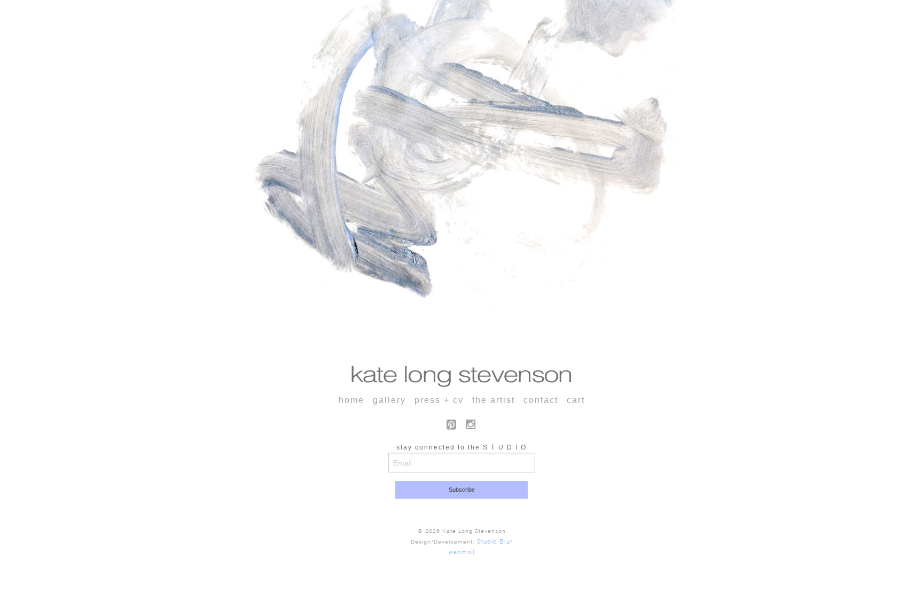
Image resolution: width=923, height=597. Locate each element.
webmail (462, 552)
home (351, 400)
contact (540, 400)
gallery (389, 400)
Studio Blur (495, 541)
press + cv (439, 400)
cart (576, 400)
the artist (493, 400)
